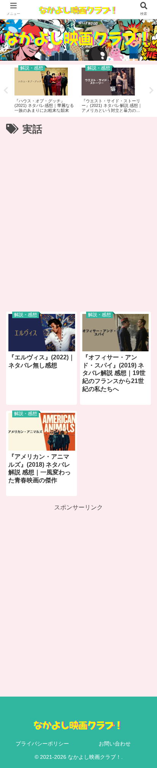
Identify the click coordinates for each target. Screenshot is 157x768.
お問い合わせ (115, 744)
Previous (6, 90)
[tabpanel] (45, 89)
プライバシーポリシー (42, 744)
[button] (139, 660)
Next (151, 90)
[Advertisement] (78, 220)
